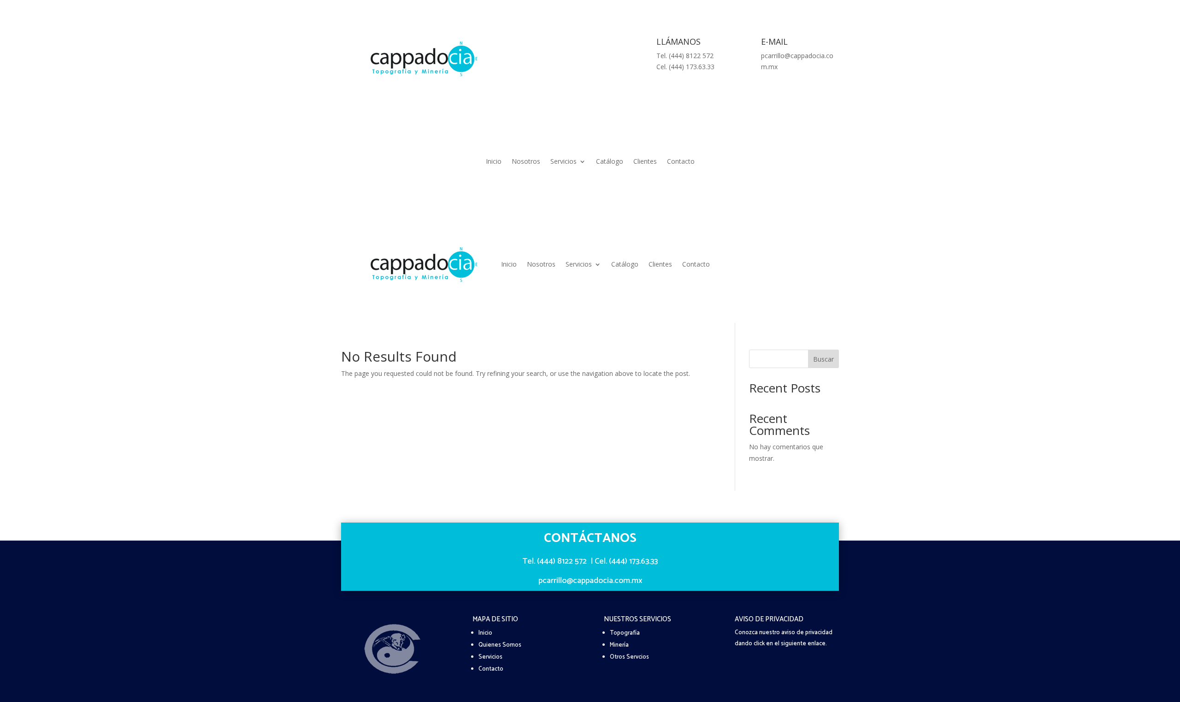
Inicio (494, 162)
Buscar (823, 359)
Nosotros (526, 162)
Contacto (681, 162)
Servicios (563, 162)
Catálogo (609, 162)
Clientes (645, 162)
